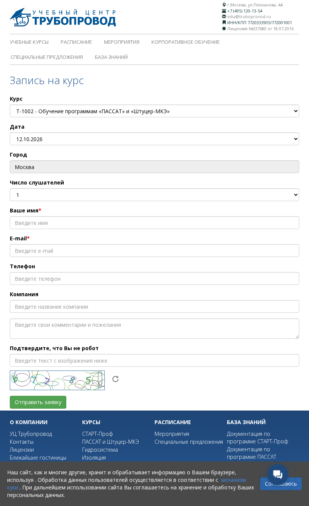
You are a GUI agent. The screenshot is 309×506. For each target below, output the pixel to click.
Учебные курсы (29, 41)
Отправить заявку (38, 402)
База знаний (111, 57)
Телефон (22, 266)
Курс (16, 98)
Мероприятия (121, 41)
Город (18, 154)
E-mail (18, 238)
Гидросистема (100, 449)
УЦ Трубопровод (31, 433)
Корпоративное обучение (185, 41)
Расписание (76, 41)
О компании (28, 422)
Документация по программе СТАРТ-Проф (257, 437)
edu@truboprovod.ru (249, 16)
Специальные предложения (47, 57)
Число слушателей (37, 182)
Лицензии (22, 449)
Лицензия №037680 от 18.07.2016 (260, 28)
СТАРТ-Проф (97, 433)
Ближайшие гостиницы (38, 457)
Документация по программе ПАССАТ (251, 453)
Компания (24, 294)
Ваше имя (24, 210)
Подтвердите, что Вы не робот (54, 348)
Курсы (91, 422)
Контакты (22, 441)
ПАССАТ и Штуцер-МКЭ (110, 441)
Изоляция (94, 457)
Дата (17, 126)
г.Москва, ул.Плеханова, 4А (255, 5)
